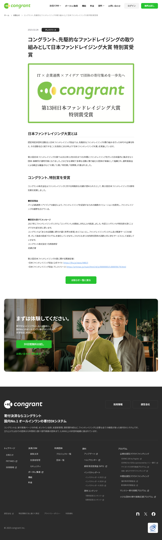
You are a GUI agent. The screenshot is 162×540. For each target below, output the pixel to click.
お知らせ (16, 15)
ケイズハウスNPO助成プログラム (133, 467)
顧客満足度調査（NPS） (94, 466)
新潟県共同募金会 (128, 485)
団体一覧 (60, 460)
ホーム (6, 15)
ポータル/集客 (71, 6)
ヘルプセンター (90, 459)
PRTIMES (10, 461)
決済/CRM (54, 6)
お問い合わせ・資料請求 (28, 353)
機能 (84, 6)
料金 (92, 6)
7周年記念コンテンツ (93, 496)
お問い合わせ (114, 6)
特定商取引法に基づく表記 (29, 513)
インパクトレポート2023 (94, 477)
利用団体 (58, 448)
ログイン (132, 5)
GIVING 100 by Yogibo (130, 459)
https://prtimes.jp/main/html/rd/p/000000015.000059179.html (96, 266)
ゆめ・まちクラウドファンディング (133, 471)
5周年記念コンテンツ (93, 500)
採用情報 (118, 404)
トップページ (9, 448)
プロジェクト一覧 (63, 453)
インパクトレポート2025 (94, 485)
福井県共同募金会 (128, 481)
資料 (100, 6)
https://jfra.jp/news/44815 (76, 262)
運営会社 (145, 404)
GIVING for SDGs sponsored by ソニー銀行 (138, 463)
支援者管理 (35, 460)
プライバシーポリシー (52, 513)
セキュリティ (35, 466)
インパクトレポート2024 (94, 481)
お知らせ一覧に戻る (81, 280)
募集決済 (34, 453)
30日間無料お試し (34, 344)
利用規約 (69, 513)
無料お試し (150, 5)
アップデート (89, 453)
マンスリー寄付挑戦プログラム (133, 490)
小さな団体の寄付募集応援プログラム (136, 496)
